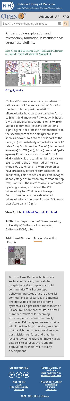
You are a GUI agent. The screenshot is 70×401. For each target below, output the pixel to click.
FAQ (66, 16)
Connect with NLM (19, 367)
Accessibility (51, 384)
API (57, 16)
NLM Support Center (51, 381)
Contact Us (51, 389)
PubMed (51, 212)
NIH (30, 396)
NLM (23, 396)
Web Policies (19, 381)
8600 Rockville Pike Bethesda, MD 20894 (51, 374)
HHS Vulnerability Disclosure (19, 388)
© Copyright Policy (14, 90)
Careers (51, 386)
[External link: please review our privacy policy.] (12, 374)
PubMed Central (33, 212)
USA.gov (45, 396)
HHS (36, 396)
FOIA (19, 384)
